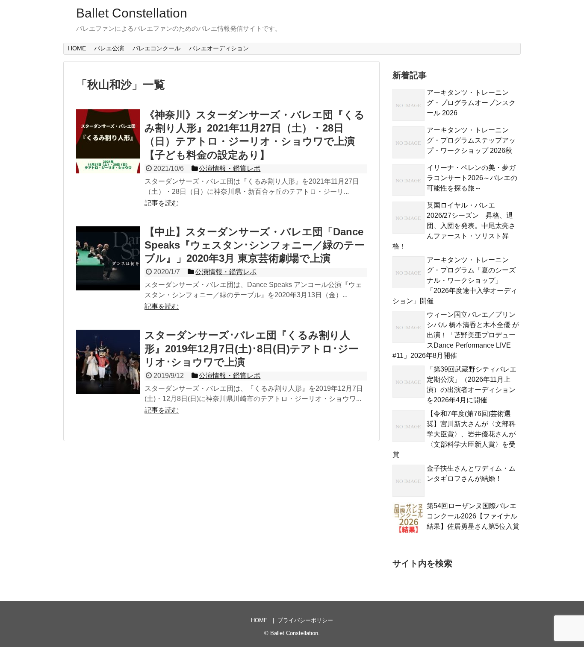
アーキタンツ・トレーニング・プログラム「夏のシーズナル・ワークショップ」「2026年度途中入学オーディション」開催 (454, 280)
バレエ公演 (109, 48)
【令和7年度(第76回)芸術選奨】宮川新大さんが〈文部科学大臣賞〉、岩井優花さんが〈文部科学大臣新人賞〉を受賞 (454, 434)
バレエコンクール (156, 48)
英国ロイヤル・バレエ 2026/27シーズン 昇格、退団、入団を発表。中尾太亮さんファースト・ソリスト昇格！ (454, 226)
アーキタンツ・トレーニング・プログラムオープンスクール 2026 (471, 103)
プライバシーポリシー (305, 620)
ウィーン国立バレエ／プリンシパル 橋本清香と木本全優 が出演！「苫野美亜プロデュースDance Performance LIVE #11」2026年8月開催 (455, 335)
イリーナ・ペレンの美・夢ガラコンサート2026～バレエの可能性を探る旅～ (472, 178)
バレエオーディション (219, 48)
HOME (77, 48)
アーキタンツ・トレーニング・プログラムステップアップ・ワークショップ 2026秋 (471, 140)
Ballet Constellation (131, 13)
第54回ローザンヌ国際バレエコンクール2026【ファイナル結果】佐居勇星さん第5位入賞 (473, 516)
